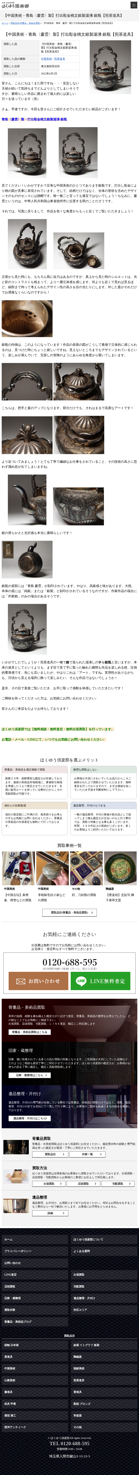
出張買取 (49, 1183)
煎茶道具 (59, 58)
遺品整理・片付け (84, 1298)
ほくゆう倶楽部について (88, 1239)
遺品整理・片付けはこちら (29, 1118)
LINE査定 (10, 1274)
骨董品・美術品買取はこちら (29, 1032)
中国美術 (46, 58)
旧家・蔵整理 (12, 1298)
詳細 (50, 1213)
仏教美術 (9, 1380)
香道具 (78, 1392)
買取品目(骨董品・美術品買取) (69, 912)
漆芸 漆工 (10, 1415)
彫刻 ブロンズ (82, 1403)
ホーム (8, 1239)
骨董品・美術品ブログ (18, 1321)
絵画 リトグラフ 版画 (86, 1345)
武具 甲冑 (10, 1403)
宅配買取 (117, 1183)
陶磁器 (78, 1356)
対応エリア (80, 1309)
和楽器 (78, 1415)
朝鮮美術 (79, 1368)
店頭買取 (83, 1183)
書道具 (8, 1392)
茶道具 (8, 1356)
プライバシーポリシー (18, 1251)
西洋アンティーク (15, 1427)
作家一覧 (87, 1154)
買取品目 (50, 1154)
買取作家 (9, 1309)
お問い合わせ (12, 1263)
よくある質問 (82, 1251)
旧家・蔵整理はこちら (29, 1075)
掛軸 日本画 (11, 1345)
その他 (78, 1427)
